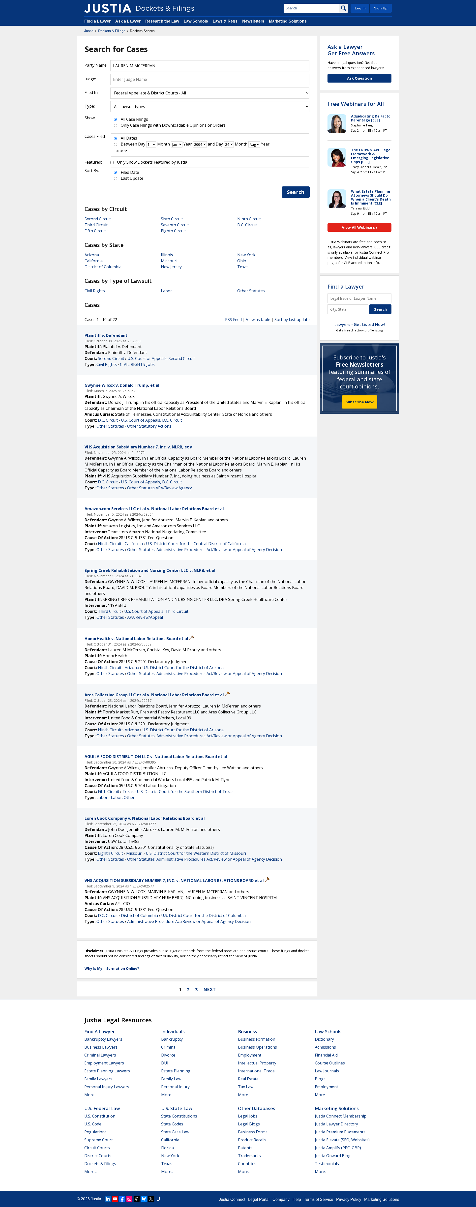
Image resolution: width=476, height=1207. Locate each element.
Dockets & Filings (100, 1163)
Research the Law (162, 21)
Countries (247, 1163)
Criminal (169, 1047)
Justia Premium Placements (340, 1132)
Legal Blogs (249, 1124)
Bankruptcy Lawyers (103, 1039)
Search (295, 192)
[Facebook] (122, 1199)
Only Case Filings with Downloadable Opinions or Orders (173, 125)
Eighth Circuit (173, 231)
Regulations (95, 1132)
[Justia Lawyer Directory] (158, 1199)
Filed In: (91, 92)
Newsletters (253, 21)
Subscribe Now (360, 401)
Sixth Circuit (172, 219)
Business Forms (253, 1132)
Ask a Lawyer (128, 21)
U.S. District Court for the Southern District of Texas (185, 791)
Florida (167, 1147)
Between (129, 144)
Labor (166, 291)
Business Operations (257, 1047)
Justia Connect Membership (340, 1116)
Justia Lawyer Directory (336, 1124)
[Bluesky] (144, 1199)
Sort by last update (292, 319)
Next (209, 989)
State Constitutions (179, 1116)
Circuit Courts (97, 1147)
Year (187, 144)
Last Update (132, 178)
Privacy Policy (348, 1199)
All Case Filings (134, 119)
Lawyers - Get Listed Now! (359, 324)
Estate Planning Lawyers (107, 1071)
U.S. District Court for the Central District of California (196, 543)
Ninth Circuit (249, 219)
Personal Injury (175, 1086)
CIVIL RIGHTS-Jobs (137, 364)
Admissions (325, 1047)
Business (247, 1031)
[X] (151, 1199)
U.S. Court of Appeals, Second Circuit (161, 358)
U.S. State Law (176, 1108)
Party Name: (96, 65)
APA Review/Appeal (145, 617)
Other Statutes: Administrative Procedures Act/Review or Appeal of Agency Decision (204, 549)
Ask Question (359, 78)
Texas (242, 266)
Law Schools (196, 21)
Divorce (168, 1055)
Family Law (171, 1079)
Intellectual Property (257, 1063)
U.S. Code (92, 1124)
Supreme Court (98, 1140)
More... (90, 1094)
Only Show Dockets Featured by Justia (152, 162)
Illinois (167, 255)
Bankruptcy (172, 1039)
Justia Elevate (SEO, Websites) (342, 1140)
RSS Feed (233, 319)
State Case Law (175, 1132)
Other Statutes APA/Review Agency (159, 488)
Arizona (92, 255)
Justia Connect (232, 1199)
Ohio (241, 261)
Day (141, 144)
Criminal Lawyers (100, 1055)
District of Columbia (103, 266)
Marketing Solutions (288, 21)
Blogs (320, 1079)
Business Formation (256, 1039)
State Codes (172, 1124)
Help (297, 1199)
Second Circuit (98, 219)
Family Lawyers (98, 1079)
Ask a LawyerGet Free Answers (351, 50)
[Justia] (107, 8)
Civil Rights (95, 291)
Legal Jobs (247, 1116)
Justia (96, 1199)
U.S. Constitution (99, 1116)
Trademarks (249, 1155)
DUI (164, 1063)
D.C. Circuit (247, 225)
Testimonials (327, 1163)
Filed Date (130, 172)
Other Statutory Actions (149, 426)
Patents (245, 1147)
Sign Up (380, 8)
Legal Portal (258, 1199)
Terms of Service (318, 1199)
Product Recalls (252, 1140)
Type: (90, 106)
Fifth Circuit (95, 231)
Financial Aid (326, 1055)
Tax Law (245, 1086)
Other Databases (256, 1108)
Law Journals (327, 1071)
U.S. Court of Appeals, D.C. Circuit (151, 420)
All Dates (129, 138)
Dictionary (324, 1039)
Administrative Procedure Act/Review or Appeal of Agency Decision (189, 921)
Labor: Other (123, 797)
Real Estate (248, 1079)
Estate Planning (175, 1071)
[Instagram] (129, 1199)
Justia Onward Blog (333, 1155)
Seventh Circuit (175, 225)
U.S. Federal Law (102, 1108)
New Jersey (171, 266)
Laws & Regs (225, 21)
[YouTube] (115, 1199)
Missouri (169, 261)
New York (246, 255)
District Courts (97, 1155)
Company (281, 1199)
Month (163, 144)
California (94, 261)
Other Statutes (251, 291)
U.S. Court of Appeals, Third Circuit (156, 611)
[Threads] (137, 1199)
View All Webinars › (359, 227)
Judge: (90, 79)
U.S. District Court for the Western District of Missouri (196, 853)
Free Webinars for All (355, 103)
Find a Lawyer (97, 21)
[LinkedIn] (108, 1199)
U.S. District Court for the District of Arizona (183, 667)
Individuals (173, 1031)
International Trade (256, 1071)
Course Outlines (330, 1063)
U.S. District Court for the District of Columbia (203, 915)
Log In (360, 8)
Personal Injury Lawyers (106, 1086)
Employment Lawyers (104, 1063)
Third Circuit (96, 225)
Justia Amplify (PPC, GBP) (338, 1147)
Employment (249, 1055)
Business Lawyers (101, 1047)
